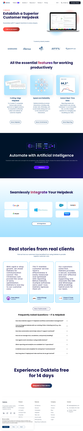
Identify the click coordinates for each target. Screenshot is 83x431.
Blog (52, 410)
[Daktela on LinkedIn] (3, 413)
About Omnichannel (41, 122)
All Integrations (41, 223)
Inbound (37, 407)
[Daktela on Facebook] (11, 413)
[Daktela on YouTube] (14, 413)
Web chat (37, 415)
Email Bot (21, 415)
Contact (53, 417)
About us (53, 405)
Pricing (46, 2)
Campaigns (37, 410)
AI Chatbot (21, 405)
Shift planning (38, 419)
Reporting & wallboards (40, 422)
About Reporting (67, 122)
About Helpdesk (15, 122)
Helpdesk (37, 412)
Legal (52, 419)
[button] (16, 3)
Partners (53, 415)
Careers (53, 407)
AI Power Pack (22, 412)
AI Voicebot (21, 407)
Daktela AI (41, 167)
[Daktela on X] (7, 413)
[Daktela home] (6, 2)
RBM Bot (21, 417)
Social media (38, 417)
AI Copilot (21, 410)
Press (52, 412)
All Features (37, 405)
